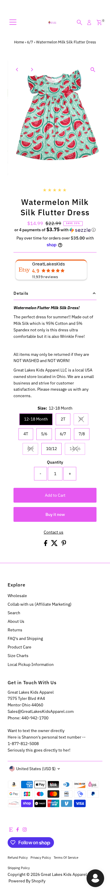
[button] (55, 230)
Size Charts (18, 655)
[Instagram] (24, 830)
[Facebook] (17, 830)
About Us (16, 621)
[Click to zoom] (92, 69)
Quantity (55, 462)
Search (14, 612)
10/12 (51, 448)
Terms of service (66, 857)
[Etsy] (11, 830)
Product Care (19, 647)
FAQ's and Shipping (25, 638)
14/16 (77, 449)
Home (19, 42)
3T (83, 419)
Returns (15, 630)
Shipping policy (19, 868)
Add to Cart (55, 495)
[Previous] (17, 69)
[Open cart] (99, 22)
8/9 (32, 449)
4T (25, 433)
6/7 (30, 42)
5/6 (44, 433)
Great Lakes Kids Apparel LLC (67, 874)
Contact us (53, 532)
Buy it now (55, 514)
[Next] (31, 69)
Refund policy (18, 857)
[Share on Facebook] (46, 544)
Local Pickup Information (31, 664)
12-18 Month (36, 419)
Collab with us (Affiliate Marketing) (40, 604)
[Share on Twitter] (55, 544)
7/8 (82, 433)
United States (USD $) (36, 768)
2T (63, 419)
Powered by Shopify (27, 881)
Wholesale (17, 595)
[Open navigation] (13, 22)
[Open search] (79, 22)
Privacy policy (41, 857)
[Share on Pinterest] (64, 544)
